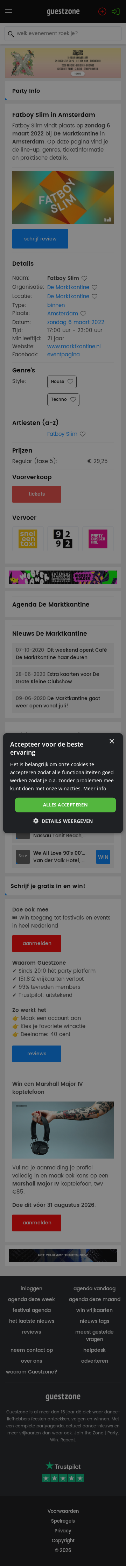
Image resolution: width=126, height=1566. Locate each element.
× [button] (111, 741)
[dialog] (63, 783)
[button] (63, 820)
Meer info (94, 788)
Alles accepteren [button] (65, 805)
